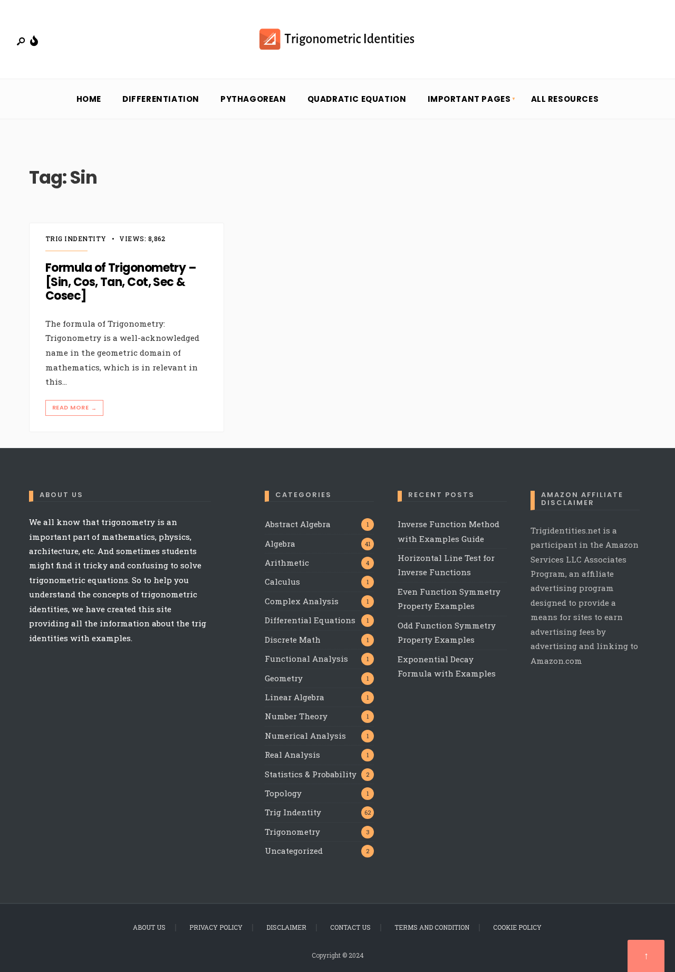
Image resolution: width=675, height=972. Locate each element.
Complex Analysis (302, 601)
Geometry (284, 678)
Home (88, 98)
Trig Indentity (76, 238)
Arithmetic (287, 562)
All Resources (565, 98)
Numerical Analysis (305, 735)
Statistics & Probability (310, 774)
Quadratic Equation (357, 98)
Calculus (282, 581)
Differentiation (160, 98)
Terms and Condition (431, 927)
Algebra (280, 543)
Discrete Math (293, 639)
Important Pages (469, 98)
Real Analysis (292, 754)
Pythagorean (253, 98)
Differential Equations (310, 620)
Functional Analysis (306, 658)
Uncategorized (294, 850)
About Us (149, 927)
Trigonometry (292, 831)
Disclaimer (286, 927)
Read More (74, 407)
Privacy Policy (216, 927)
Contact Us (350, 927)
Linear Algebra (294, 697)
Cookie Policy (517, 927)
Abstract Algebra (298, 524)
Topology (283, 793)
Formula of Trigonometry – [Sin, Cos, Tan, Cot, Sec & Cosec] (120, 282)
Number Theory (296, 716)
